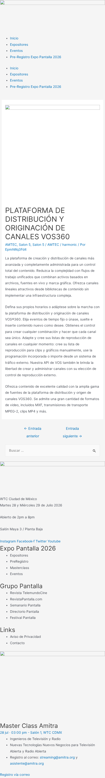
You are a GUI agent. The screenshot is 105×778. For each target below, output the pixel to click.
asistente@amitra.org (27, 763)
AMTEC (11, 245)
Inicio (14, 38)
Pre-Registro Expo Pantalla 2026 (35, 57)
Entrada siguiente (72, 429)
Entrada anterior (32, 429)
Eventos (16, 51)
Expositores (19, 44)
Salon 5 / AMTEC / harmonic (54, 245)
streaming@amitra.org (57, 757)
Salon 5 (25, 245)
